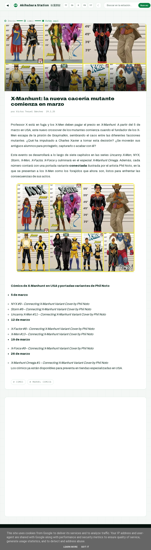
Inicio (11, 20)
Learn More (70, 547)
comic (30, 20)
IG (72, 5)
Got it (85, 547)
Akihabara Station (37, 5)
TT (66, 5)
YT (91, 5)
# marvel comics (40, 382)
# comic (18, 382)
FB (84, 5)
